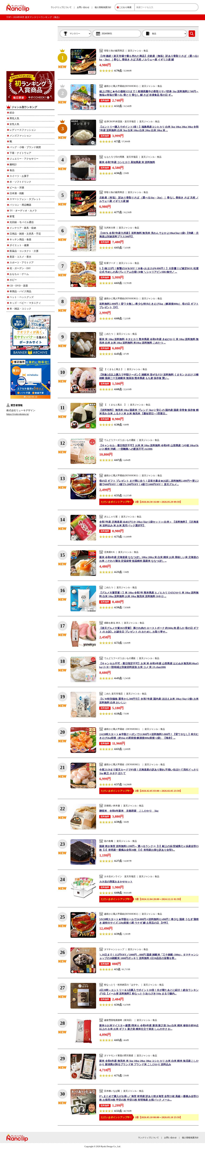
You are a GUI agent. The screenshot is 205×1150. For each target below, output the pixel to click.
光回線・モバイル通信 (22, 222)
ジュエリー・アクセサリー (24, 158)
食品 (12, 170)
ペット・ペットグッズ (22, 297)
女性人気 (14, 124)
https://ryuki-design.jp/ (17, 414)
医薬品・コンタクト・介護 (24, 251)
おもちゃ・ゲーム (19, 274)
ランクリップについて (61, 7)
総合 (12, 112)
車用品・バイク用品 (20, 291)
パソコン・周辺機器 (20, 205)
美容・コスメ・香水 (20, 257)
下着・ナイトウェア (20, 153)
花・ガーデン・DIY (20, 268)
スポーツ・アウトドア (22, 262)
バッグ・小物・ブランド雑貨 (25, 147)
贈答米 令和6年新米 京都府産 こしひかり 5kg (128, 810)
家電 (12, 216)
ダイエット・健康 (19, 245)
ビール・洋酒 (17, 187)
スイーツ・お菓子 (19, 176)
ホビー (13, 280)
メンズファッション (20, 135)
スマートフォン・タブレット (25, 199)
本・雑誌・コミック (20, 308)
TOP (8, 17)
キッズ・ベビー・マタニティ (25, 303)
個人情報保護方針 (103, 7)
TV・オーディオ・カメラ (23, 210)
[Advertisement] (30, 47)
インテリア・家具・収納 (23, 228)
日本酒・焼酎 (17, 193)
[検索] (192, 33)
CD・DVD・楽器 (19, 285)
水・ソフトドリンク (20, 182)
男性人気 (14, 118)
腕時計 (13, 164)
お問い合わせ (83, 7)
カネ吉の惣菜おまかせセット (116, 881)
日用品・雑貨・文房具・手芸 (25, 233)
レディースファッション (23, 130)
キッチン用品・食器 (20, 239)
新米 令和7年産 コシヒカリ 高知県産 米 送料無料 (127, 162)
